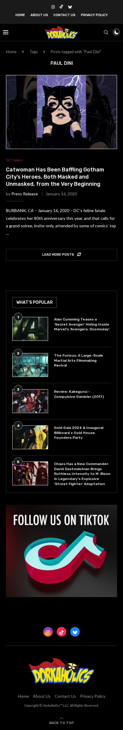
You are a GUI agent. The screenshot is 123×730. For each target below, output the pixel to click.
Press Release (24, 193)
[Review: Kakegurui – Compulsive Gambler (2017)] (30, 401)
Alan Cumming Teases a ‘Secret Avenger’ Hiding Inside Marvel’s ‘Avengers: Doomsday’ (82, 324)
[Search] (106, 32)
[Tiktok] (61, 6)
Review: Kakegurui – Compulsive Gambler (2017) (79, 394)
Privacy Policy (94, 15)
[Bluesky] (70, 6)
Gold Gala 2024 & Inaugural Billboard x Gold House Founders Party (78, 433)
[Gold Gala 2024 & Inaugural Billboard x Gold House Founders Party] (30, 437)
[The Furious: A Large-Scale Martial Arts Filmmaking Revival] (30, 365)
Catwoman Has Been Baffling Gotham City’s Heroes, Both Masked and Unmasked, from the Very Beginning (55, 177)
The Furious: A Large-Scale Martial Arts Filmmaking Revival (78, 360)
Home (20, 15)
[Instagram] (53, 6)
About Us (39, 15)
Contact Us (64, 15)
